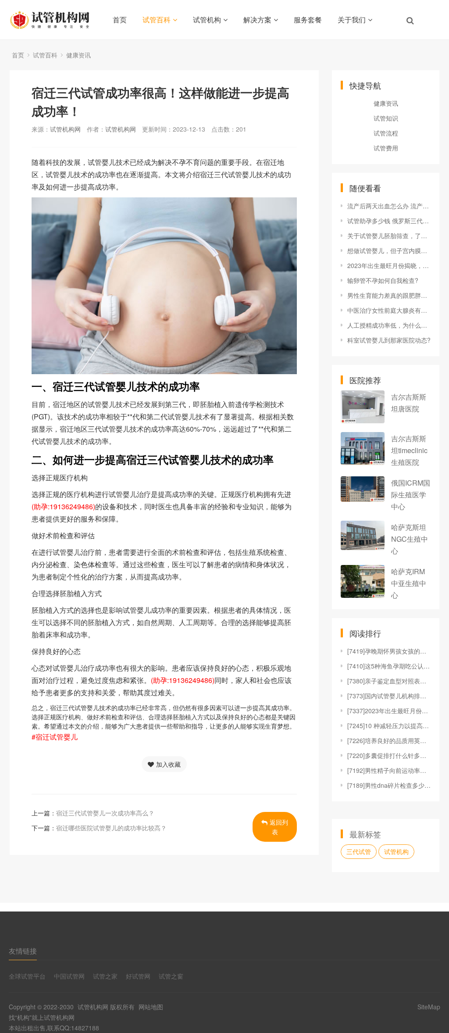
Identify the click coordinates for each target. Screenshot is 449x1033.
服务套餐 (308, 19)
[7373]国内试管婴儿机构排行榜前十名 (389, 695)
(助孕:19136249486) (63, 506)
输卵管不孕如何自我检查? (382, 280)
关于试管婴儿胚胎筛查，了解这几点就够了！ (389, 235)
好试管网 (138, 976)
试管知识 (386, 118)
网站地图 (151, 1006)
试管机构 (207, 19)
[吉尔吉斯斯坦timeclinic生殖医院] (363, 448)
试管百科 (157, 19)
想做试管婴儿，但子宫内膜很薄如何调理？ (389, 250)
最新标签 (365, 834)
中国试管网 (69, 976)
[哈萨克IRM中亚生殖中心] (363, 581)
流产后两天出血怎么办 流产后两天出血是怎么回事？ (389, 205)
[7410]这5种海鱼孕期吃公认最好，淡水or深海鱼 (389, 665)
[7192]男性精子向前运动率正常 (389, 770)
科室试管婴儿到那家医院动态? (389, 340)
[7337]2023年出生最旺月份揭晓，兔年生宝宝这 (389, 710)
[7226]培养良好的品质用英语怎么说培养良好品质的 (389, 740)
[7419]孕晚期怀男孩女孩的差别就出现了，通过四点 (389, 651)
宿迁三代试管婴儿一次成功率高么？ (105, 812)
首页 (120, 19)
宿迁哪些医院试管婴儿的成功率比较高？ (111, 827)
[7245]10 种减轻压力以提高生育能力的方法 (389, 725)
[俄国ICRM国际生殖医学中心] (363, 489)
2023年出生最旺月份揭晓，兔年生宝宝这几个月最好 (389, 265)
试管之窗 (171, 976)
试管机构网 (65, 129)
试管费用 (386, 147)
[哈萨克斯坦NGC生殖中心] (363, 535)
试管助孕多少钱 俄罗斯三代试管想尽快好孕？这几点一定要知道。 (389, 220)
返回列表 (279, 827)
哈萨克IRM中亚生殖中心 (408, 583)
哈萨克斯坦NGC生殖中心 (409, 539)
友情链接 (23, 951)
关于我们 (352, 19)
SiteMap (428, 1006)
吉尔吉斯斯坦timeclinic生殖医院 (409, 450)
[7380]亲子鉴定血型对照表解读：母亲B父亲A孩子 (389, 680)
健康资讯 (78, 54)
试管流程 (386, 133)
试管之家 (105, 976)
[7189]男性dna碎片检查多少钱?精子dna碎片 (389, 785)
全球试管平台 (27, 976)
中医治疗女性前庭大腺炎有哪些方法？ (389, 310)
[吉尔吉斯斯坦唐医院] (363, 406)
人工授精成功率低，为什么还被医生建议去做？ (389, 325)
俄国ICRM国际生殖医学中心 (410, 494)
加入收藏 (168, 764)
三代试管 (358, 851)
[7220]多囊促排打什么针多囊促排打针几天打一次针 (389, 755)
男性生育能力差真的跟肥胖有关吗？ (389, 295)
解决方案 (257, 19)
